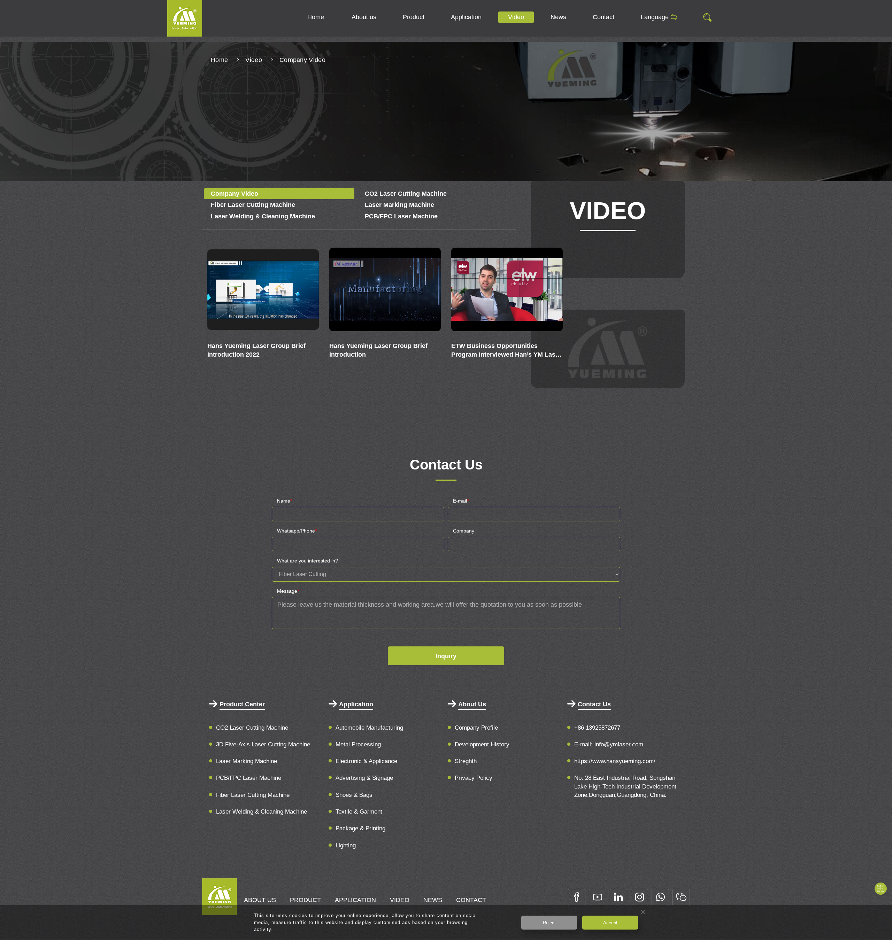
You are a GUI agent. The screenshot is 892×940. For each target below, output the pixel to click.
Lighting (346, 845)
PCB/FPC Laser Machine (401, 216)
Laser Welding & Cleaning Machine (263, 216)
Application (466, 17)
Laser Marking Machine (399, 204)
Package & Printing (360, 828)
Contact (603, 17)
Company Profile (476, 727)
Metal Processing (358, 744)
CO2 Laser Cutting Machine (406, 193)
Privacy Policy (473, 778)
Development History (482, 744)
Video (516, 17)
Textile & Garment (359, 811)
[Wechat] (681, 897)
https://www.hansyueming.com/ (614, 761)
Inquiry (446, 656)
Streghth (466, 761)
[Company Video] (184, 17)
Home (315, 17)
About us (364, 17)
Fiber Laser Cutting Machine (253, 204)
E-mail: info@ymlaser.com (608, 744)
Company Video (302, 59)
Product (413, 17)
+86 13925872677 (597, 727)
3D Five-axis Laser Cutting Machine (263, 744)
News (558, 17)
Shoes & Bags (354, 795)
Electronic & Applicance (366, 761)
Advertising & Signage (364, 778)
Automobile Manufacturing (369, 727)
